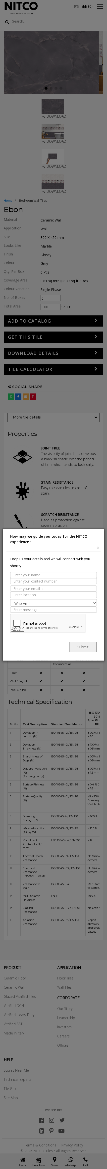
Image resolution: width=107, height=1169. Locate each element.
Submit (83, 646)
